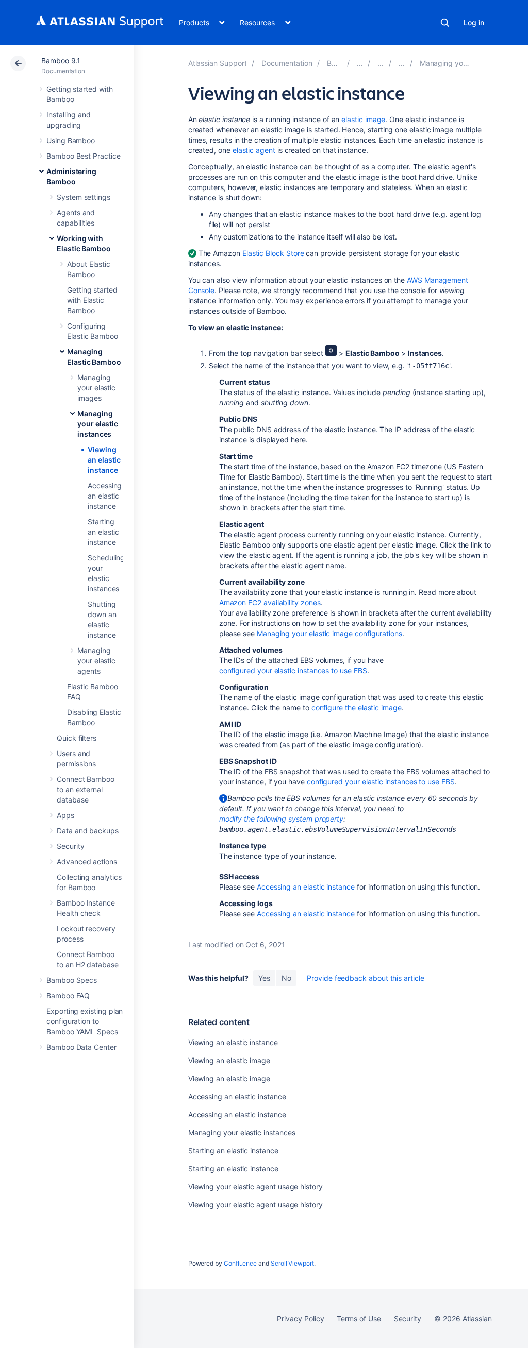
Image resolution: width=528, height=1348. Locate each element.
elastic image (363, 119)
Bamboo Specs (71, 980)
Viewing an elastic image (229, 1060)
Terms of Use (359, 1318)
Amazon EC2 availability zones (270, 602)
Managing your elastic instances (97, 423)
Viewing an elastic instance (104, 459)
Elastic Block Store (273, 253)
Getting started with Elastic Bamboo (92, 300)
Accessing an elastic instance (105, 495)
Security (70, 846)
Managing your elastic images (96, 387)
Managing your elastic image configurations (329, 633)
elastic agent (254, 150)
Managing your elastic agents (96, 660)
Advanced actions (87, 861)
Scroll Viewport (292, 1263)
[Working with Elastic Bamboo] (380, 63)
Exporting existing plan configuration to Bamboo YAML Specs (84, 1021)
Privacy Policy (300, 1318)
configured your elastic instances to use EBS (293, 670)
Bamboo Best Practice (83, 155)
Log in (474, 22)
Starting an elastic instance (103, 532)
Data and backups (88, 830)
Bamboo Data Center (81, 1047)
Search (445, 22)
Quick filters (76, 737)
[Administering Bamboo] (360, 63)
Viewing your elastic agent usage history (255, 1186)
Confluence (240, 1263)
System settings (83, 197)
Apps (65, 815)
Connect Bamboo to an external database (85, 789)
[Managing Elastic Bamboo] (402, 63)
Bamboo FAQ (68, 995)
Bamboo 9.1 (60, 60)
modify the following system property (281, 818)
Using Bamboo (70, 140)
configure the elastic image (356, 707)
